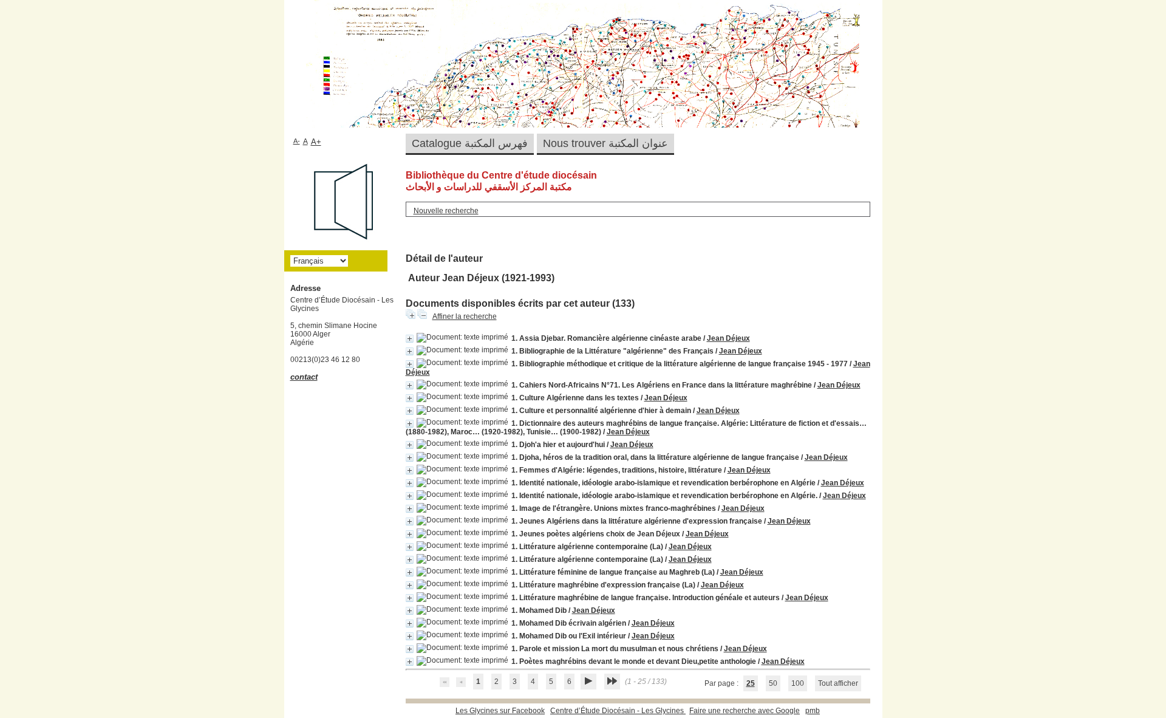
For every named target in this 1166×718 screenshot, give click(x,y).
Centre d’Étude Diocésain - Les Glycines (618, 710)
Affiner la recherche (464, 316)
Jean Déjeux (728, 338)
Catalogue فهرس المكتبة (470, 143)
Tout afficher (838, 683)
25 (750, 683)
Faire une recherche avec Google (744, 710)
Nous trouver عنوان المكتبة (605, 143)
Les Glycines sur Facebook (500, 710)
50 (773, 683)
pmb (812, 710)
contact (304, 376)
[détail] (410, 339)
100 (797, 683)
